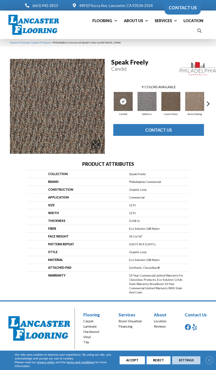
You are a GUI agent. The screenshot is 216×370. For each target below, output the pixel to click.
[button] (115, 21)
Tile (86, 342)
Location (193, 20)
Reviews (160, 326)
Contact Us (158, 129)
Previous (109, 97)
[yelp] (194, 327)
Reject (158, 360)
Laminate (90, 326)
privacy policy (46, 362)
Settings (186, 360)
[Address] (147, 101)
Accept (132, 360)
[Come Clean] (170, 101)
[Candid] (123, 101)
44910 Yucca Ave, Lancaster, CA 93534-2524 (116, 5)
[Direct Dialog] (194, 101)
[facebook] (188, 327)
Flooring (102, 20)
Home (13, 42)
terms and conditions (80, 362)
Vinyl (87, 337)
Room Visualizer (130, 321)
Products (45, 42)
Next (208, 97)
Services (163, 20)
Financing (125, 326)
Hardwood (91, 331)
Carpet (34, 42)
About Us (133, 20)
